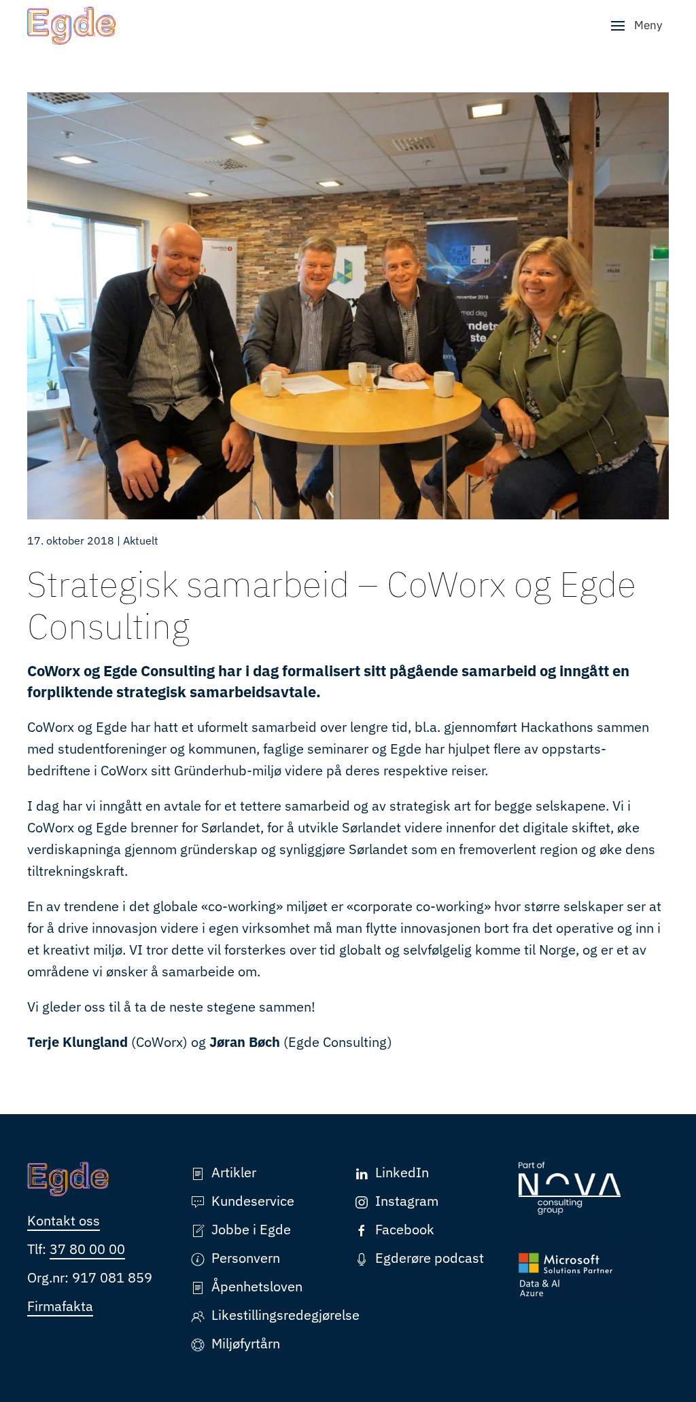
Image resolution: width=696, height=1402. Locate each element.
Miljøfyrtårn (245, 1343)
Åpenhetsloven (256, 1286)
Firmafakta (60, 1306)
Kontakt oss (63, 1220)
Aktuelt (140, 540)
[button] (636, 26)
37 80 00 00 (87, 1249)
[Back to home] (71, 26)
